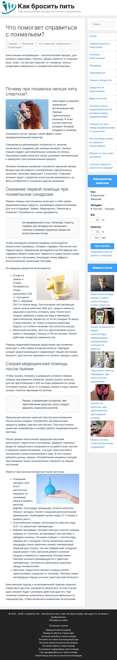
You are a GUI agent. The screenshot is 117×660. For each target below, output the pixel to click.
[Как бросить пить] (9, 7)
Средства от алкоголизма (97, 89)
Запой (93, 36)
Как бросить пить (46, 6)
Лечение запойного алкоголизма (58, 636)
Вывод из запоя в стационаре (58, 633)
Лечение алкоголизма (97, 56)
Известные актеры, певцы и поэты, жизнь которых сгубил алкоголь (102, 299)
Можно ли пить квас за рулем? (101, 155)
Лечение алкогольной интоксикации (58, 642)
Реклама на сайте (58, 620)
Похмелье (95, 65)
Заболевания (97, 72)
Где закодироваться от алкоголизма (58, 652)
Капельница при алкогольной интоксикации (58, 655)
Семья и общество (100, 80)
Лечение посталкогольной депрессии (58, 639)
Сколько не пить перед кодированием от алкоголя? (102, 128)
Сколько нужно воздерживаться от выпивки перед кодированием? (100, 111)
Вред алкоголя (98, 98)
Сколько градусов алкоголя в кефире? (101, 166)
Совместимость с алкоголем (99, 45)
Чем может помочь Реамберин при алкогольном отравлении (102, 376)
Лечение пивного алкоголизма (58, 645)
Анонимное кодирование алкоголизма (58, 649)
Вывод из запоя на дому (58, 630)
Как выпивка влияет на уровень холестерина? (101, 142)
